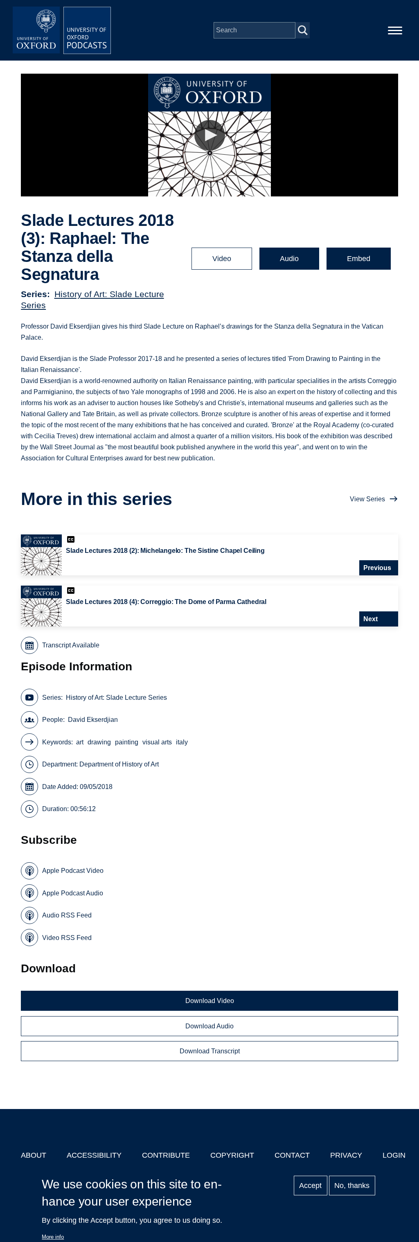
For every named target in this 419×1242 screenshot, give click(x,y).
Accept (310, 1185)
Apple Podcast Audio (72, 893)
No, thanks (351, 1185)
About (33, 1155)
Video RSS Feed (67, 937)
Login (394, 1155)
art (79, 742)
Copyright (232, 1155)
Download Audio (209, 1026)
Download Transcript (210, 1051)
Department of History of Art (119, 764)
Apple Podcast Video (73, 870)
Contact (292, 1155)
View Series (367, 499)
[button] (209, 135)
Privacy (346, 1155)
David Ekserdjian (93, 719)
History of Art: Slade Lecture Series (116, 697)
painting (126, 742)
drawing (99, 742)
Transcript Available (70, 645)
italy (182, 742)
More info (53, 1237)
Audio (289, 259)
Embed (358, 259)
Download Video (209, 1000)
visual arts (157, 742)
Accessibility (94, 1155)
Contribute (166, 1155)
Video (221, 259)
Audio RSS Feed (67, 915)
